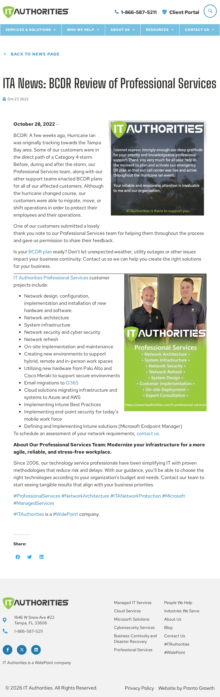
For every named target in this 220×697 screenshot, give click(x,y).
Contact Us (197, 30)
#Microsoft (173, 496)
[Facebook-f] (7, 650)
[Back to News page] (5, 54)
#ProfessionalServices (36, 496)
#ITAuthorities (28, 514)
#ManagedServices (33, 503)
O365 (72, 383)
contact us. (148, 433)
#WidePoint (65, 514)
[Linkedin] (36, 650)
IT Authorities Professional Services (50, 278)
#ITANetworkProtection (135, 496)
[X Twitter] (22, 650)
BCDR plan (40, 252)
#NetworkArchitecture (85, 496)
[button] (18, 556)
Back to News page (35, 54)
